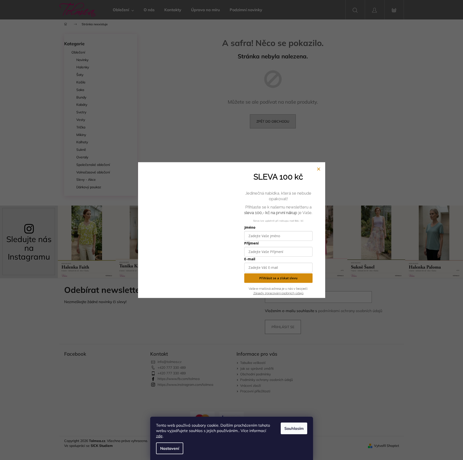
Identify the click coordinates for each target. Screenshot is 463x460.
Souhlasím (294, 428)
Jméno (249, 227)
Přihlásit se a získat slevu (278, 278)
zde (159, 435)
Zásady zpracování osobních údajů (278, 293)
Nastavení (169, 448)
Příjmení (251, 243)
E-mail (249, 259)
